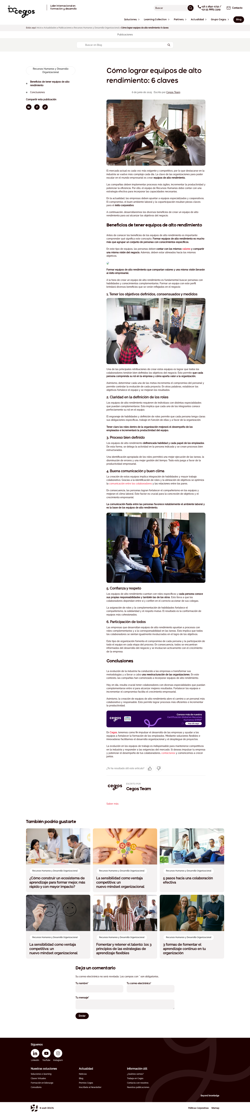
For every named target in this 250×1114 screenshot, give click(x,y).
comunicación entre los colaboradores (130, 483)
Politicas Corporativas (198, 1108)
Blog (81, 1078)
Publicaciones (65, 28)
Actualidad (86, 1068)
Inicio (39, 28)
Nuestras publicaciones (138, 1087)
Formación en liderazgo (42, 1083)
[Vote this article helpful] (149, 768)
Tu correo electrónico (143, 983)
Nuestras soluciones (44, 1068)
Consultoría (36, 1087)
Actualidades (50, 28)
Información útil (137, 1068)
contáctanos (168, 753)
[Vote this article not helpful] (158, 768)
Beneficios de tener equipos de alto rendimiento (49, 83)
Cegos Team (173, 92)
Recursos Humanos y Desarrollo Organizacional (96, 28)
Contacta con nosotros (137, 1083)
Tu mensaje (87, 997)
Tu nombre (87, 983)
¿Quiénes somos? (135, 1074)
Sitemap (215, 1108)
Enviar (82, 1015)
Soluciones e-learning (41, 1074)
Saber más (112, 803)
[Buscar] (191, 8)
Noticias (83, 1074)
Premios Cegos (86, 1083)
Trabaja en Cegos (135, 1078)
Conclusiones (37, 92)
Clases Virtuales (38, 1078)
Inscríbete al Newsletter (90, 1087)
